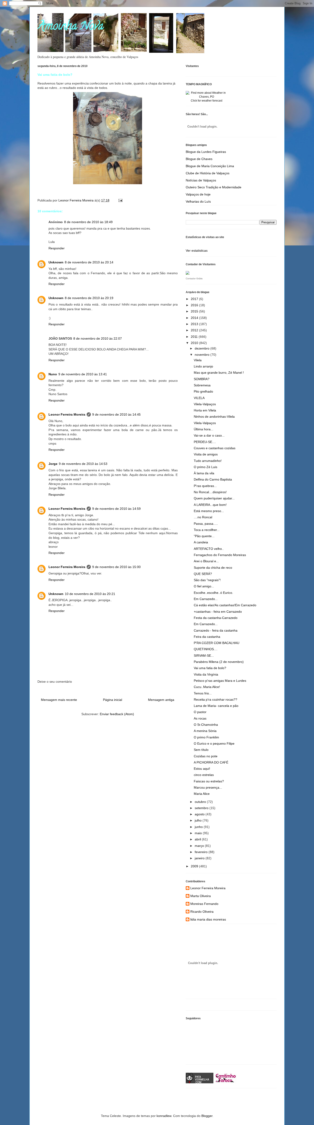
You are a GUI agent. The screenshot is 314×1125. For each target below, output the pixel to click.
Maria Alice (202, 794)
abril (198, 839)
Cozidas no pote (205, 756)
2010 (195, 343)
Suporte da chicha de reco (213, 567)
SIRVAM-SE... (204, 655)
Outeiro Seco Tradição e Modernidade (213, 187)
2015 (195, 311)
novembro (202, 354)
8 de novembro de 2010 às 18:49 (88, 222)
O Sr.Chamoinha (206, 724)
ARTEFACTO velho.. (209, 549)
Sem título (201, 750)
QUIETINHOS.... (205, 649)
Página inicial (112, 700)
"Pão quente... (204, 536)
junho (199, 827)
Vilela (198, 360)
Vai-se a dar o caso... (209, 435)
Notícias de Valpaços (201, 180)
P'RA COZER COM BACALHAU (216, 643)
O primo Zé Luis (205, 467)
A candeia (201, 542)
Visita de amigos (206, 454)
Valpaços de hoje (198, 194)
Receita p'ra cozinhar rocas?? (215, 699)
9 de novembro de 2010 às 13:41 (82, 374)
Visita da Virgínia (206, 674)
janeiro (200, 858)
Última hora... (203, 429)
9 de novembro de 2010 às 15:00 (116, 567)
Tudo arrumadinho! (208, 461)
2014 (195, 318)
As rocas (200, 718)
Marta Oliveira (200, 896)
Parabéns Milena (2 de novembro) (219, 662)
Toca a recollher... (207, 530)
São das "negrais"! (207, 580)
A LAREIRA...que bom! (210, 505)
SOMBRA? (201, 379)
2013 (195, 324)
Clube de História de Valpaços (207, 173)
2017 (195, 299)
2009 (195, 866)
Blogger (206, 1116)
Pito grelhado (203, 391)
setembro (202, 808)
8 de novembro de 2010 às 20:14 (89, 262)
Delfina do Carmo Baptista (213, 479)
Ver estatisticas (197, 250)
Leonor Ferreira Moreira (67, 414)
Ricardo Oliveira (202, 911)
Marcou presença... (208, 787)
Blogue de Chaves (199, 159)
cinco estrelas (204, 775)
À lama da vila (204, 473)
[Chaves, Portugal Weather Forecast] (206, 96)
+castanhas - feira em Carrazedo (218, 611)
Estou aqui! (202, 768)
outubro (201, 802)
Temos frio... (203, 693)
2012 (195, 330)
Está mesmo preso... (209, 511)
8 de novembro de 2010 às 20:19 (89, 298)
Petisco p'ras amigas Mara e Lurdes (220, 680)
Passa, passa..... (206, 523)
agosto (200, 814)
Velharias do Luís (198, 201)
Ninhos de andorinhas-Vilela (214, 416)
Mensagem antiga (161, 700)
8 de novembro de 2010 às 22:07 (97, 338)
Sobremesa (202, 385)
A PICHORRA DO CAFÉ (211, 762)
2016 (195, 305)
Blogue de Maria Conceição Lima (210, 166)
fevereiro (201, 852)
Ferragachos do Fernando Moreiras (220, 555)
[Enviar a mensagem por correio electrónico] (120, 200)
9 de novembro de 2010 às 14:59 (116, 508)
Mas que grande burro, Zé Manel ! (219, 372)
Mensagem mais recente (59, 700)
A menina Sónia (205, 731)
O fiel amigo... (204, 586)
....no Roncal (203, 517)
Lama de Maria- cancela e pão (216, 706)
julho (199, 820)
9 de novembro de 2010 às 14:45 (116, 414)
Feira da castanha (207, 636)
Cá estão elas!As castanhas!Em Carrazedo (225, 605)
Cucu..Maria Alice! (207, 687)
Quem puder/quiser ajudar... (214, 498)
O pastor (200, 712)
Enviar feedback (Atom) (117, 714)
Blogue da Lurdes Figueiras (206, 152)
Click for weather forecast (206, 100)
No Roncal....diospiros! (210, 492)
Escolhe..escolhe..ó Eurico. (213, 593)
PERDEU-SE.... (205, 442)
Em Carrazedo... (206, 599)
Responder (57, 248)
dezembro (202, 348)
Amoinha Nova (70, 27)
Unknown (56, 262)
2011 (195, 336)
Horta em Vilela (205, 410)
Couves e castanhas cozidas (214, 448)
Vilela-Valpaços (205, 404)
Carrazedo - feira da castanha (215, 630)
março (200, 846)
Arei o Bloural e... (206, 561)
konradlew (164, 1116)
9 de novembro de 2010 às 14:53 (83, 464)
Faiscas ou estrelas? (209, 781)
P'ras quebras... (205, 486)
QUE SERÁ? (203, 574)
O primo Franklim (206, 737)
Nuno (53, 374)
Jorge (53, 464)
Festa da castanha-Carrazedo (215, 618)
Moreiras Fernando (204, 904)
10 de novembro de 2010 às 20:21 (90, 594)
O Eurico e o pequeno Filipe (214, 743)
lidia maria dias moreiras (208, 919)
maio (199, 833)
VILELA (199, 398)
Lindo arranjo (203, 366)
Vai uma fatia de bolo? (210, 668)
